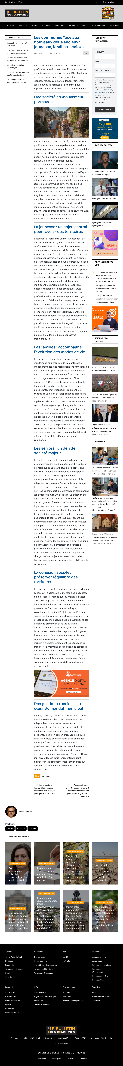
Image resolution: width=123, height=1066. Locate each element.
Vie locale (96, 1000)
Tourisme (46, 25)
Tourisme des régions (101, 976)
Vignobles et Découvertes (45, 965)
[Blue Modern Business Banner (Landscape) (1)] (61, 683)
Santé (34, 25)
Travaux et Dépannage (43, 973)
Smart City (38, 1000)
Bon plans (38, 951)
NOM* (97, 61)
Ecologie (66, 992)
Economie (73, 25)
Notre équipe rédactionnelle (100, 1038)
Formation (9, 1008)
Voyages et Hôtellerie (43, 969)
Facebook (21, 828)
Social (65, 951)
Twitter (10, 828)
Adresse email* (103, 71)
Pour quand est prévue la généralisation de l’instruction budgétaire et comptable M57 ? (106, 277)
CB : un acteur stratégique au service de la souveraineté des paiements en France (104, 397)
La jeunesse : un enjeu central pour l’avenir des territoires (18, 51)
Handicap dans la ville (101, 996)
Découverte (97, 961)
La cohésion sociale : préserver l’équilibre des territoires (18, 73)
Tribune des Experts (14, 969)
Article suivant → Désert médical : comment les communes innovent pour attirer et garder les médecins (77, 791)
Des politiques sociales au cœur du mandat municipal (17, 80)
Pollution (67, 996)
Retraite (66, 961)
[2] (105, 243)
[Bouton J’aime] (86, 53)
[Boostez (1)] (105, 319)
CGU (83, 1038)
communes (46, 776)
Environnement (98, 25)
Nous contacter (61, 1043)
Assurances (10, 992)
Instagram (56, 1058)
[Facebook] (90, 2)
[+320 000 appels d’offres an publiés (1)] (105, 128)
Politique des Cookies (45, 1038)
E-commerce (10, 996)
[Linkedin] (100, 2)
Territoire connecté (42, 1004)
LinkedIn (32, 828)
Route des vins (40, 961)
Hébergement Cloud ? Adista (104, 198)
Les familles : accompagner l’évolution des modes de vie (17, 59)
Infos (94, 992)
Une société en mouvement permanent (17, 44)
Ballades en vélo (99, 957)
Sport (7, 973)
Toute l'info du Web (13, 957)
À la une (10, 25)
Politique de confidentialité (22, 1038)
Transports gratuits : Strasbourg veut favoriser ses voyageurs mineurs (107, 298)
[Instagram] (93, 2)
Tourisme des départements (98, 971)
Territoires (114, 25)
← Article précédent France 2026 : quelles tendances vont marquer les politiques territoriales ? (46, 789)
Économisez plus (12, 1000)
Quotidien (96, 987)
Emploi (8, 1004)
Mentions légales (65, 1038)
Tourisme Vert (98, 980)
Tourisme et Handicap (101, 965)
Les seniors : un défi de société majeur (15, 66)
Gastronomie (39, 957)
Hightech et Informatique (45, 996)
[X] (97, 2)
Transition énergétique (73, 1000)
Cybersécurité (40, 992)
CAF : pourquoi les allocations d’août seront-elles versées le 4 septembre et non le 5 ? (105, 470)
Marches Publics (12, 1012)
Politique (9, 961)
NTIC (84, 25)
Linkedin (83, 1058)
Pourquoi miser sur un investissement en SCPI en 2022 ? (106, 288)
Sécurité (8, 977)
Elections (23, 25)
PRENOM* (99, 52)
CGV (77, 1038)
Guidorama (59, 25)
